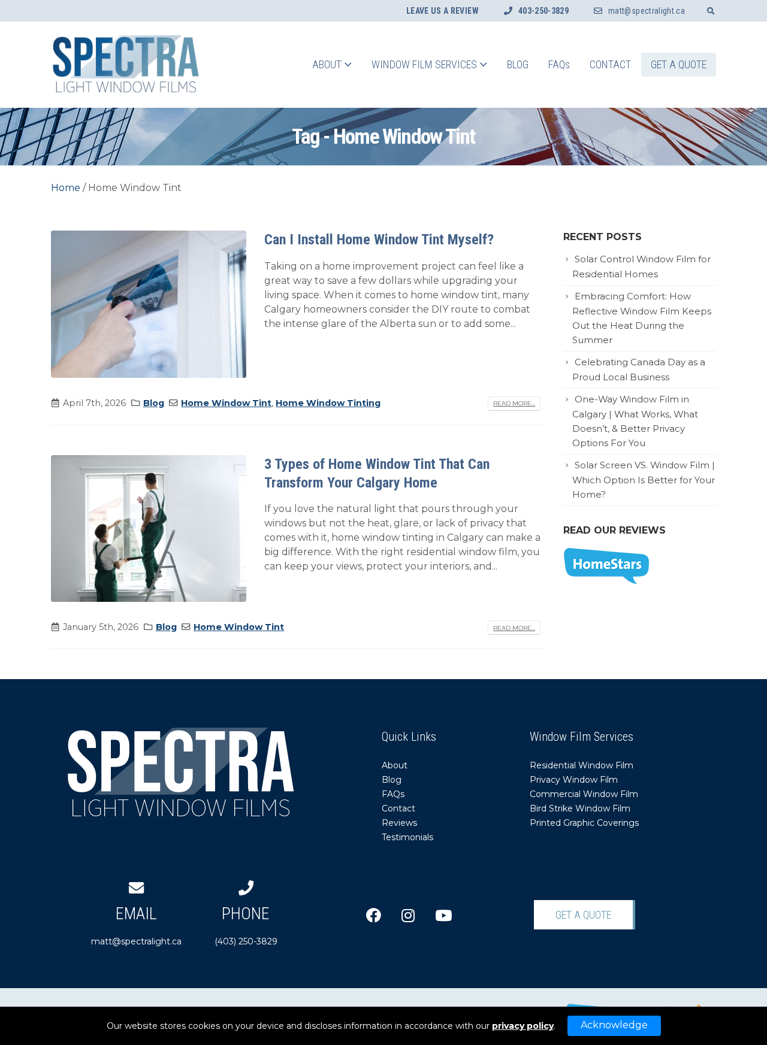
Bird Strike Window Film (580, 808)
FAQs (559, 64)
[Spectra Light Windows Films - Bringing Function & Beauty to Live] (126, 65)
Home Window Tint (226, 403)
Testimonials (407, 837)
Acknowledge (614, 1025)
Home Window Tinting (328, 403)
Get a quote (583, 914)
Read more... (514, 403)
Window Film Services (424, 64)
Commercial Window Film (584, 794)
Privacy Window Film (574, 779)
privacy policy (523, 1025)
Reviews (399, 822)
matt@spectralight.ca (646, 11)
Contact (610, 64)
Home (65, 187)
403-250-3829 (543, 11)
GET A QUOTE (678, 64)
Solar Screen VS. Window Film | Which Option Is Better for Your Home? (643, 480)
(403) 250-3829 (246, 925)
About (327, 64)
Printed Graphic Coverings (584, 822)
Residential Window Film (581, 765)
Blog (518, 64)
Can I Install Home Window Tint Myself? (379, 239)
